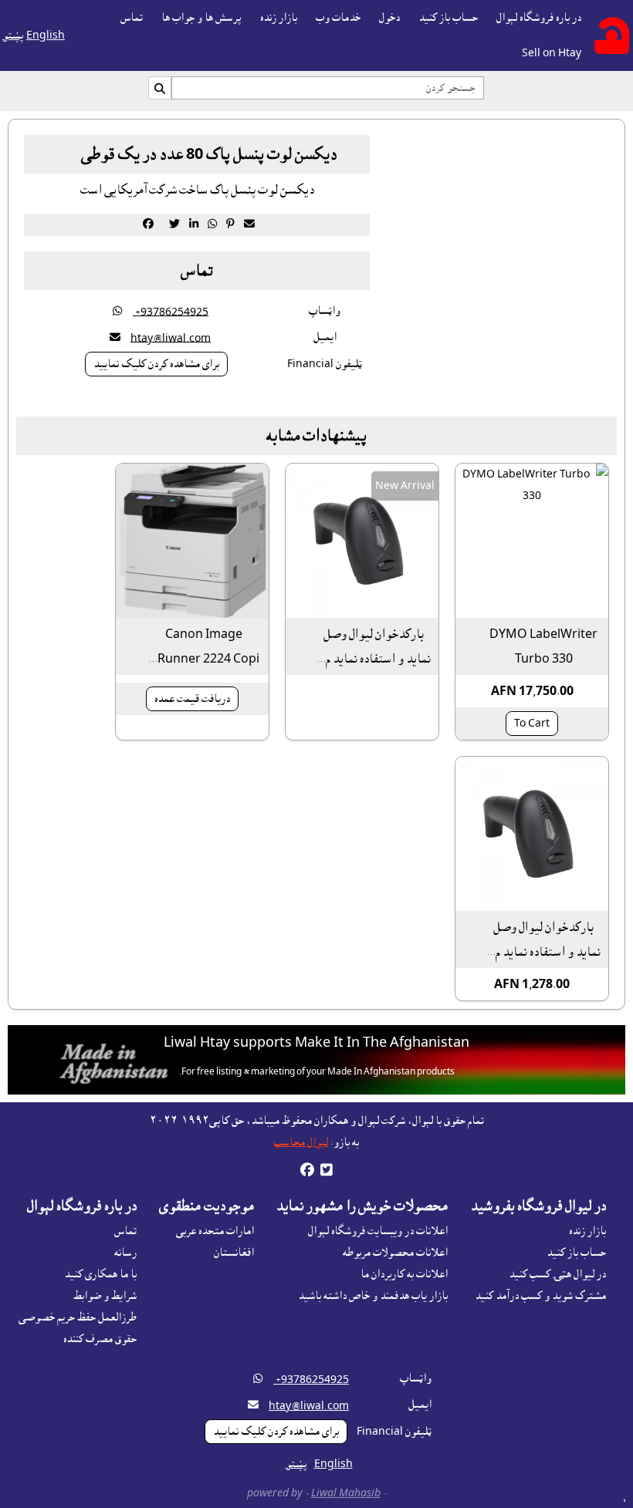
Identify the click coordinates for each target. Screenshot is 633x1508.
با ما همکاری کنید (100, 1274)
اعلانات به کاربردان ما (404, 1274)
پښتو (13, 35)
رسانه (125, 1252)
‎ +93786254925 (170, 311)
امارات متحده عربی (215, 1231)
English (45, 35)
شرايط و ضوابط (105, 1295)
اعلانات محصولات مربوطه (395, 1252)
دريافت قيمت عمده (192, 698)
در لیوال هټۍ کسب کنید (557, 1274)
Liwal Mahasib (346, 1493)
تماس (131, 17)
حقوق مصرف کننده (100, 1339)
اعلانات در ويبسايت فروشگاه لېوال (378, 1231)
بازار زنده (278, 17)
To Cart (532, 723)
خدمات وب (338, 17)
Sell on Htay (551, 53)
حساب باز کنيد (448, 17)
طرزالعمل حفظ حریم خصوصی (78, 1317)
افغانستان (234, 1252)
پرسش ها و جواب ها (201, 17)
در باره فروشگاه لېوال (538, 17)
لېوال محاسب (301, 1142)
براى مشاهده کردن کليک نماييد (156, 364)
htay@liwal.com (170, 337)
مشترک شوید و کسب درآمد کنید (540, 1295)
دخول (389, 17)
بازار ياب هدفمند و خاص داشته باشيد (373, 1295)
